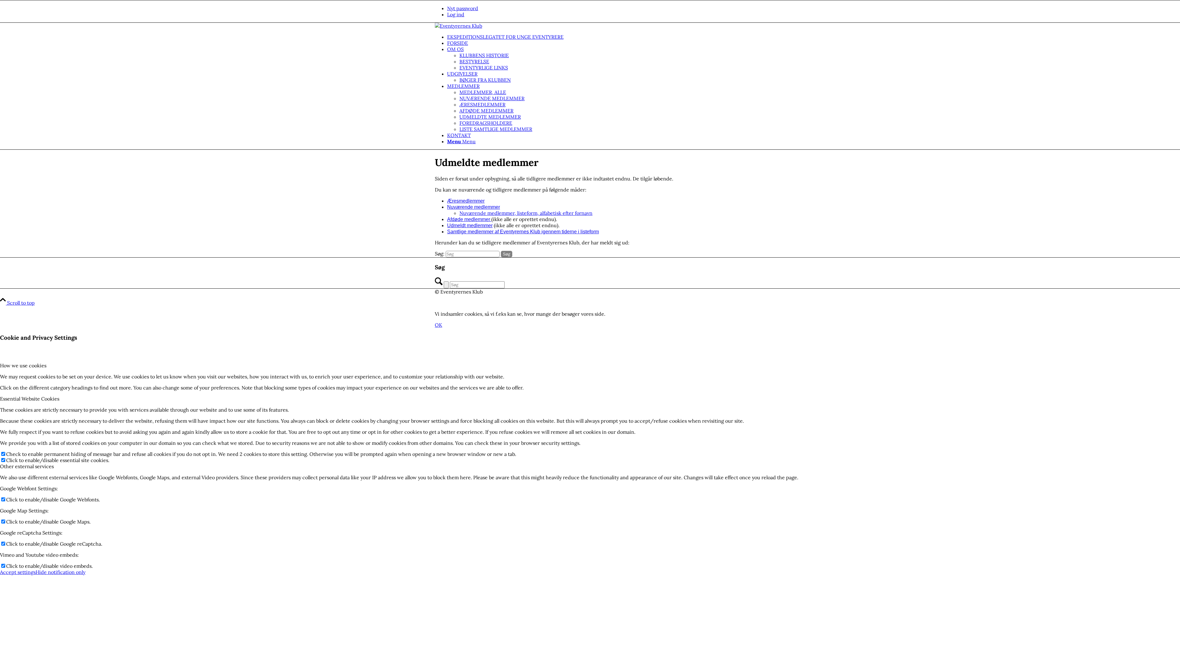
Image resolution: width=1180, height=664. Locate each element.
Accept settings (18, 572)
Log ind (455, 14)
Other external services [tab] (27, 466)
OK (438, 325)
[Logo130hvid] (458, 26)
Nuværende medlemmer (473, 207)
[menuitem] (596, 8)
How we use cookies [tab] (23, 365)
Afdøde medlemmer (469, 219)
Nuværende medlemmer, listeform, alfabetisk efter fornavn (525, 213)
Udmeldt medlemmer (470, 225)
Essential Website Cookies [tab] (29, 399)
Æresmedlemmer (466, 201)
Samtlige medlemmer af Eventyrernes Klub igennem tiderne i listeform (523, 231)
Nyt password (462, 8)
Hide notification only (60, 572)
